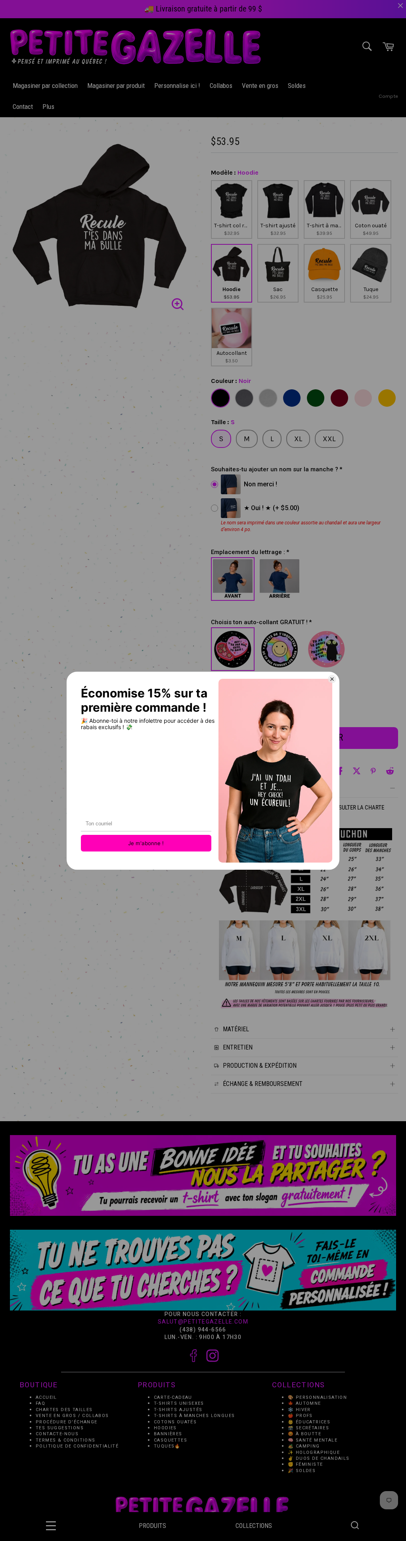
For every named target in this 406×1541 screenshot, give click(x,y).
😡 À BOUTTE (304, 1434)
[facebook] (340, 771)
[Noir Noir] (220, 398)
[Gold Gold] (386, 398)
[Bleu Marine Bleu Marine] (291, 398)
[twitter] (357, 771)
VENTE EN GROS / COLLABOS (72, 1415)
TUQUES (164, 1446)
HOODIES (165, 1428)
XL (298, 438)
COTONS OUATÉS (175, 1422)
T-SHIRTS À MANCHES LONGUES (194, 1415)
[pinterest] (373, 771)
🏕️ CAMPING (304, 1446)
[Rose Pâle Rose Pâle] (363, 398)
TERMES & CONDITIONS (66, 1440)
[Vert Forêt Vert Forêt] (315, 398)
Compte (388, 96)
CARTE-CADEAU (173, 1397)
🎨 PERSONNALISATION (317, 1397)
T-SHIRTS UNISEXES (179, 1403)
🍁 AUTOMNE (304, 1403)
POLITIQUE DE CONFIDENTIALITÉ (77, 1446)
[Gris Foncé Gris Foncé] (244, 398)
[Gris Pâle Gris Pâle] (268, 398)
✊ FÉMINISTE (305, 1464)
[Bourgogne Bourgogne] (339, 398)
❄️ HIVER (299, 1409)
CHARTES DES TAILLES (64, 1409)
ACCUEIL (46, 1397)
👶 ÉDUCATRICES (309, 1422)
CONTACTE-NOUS (57, 1434)
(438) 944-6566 (203, 1330)
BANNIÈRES (168, 1434)
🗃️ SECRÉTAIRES (308, 1428)
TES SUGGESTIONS (60, 1428)
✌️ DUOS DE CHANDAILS (319, 1458)
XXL (329, 438)
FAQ (40, 1403)
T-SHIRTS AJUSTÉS (178, 1409)
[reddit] (390, 771)
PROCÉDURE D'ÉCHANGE (67, 1422)
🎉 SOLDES (302, 1470)
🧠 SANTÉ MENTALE (312, 1440)
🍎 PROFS (300, 1415)
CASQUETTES (170, 1440)
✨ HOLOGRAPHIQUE (314, 1452)
